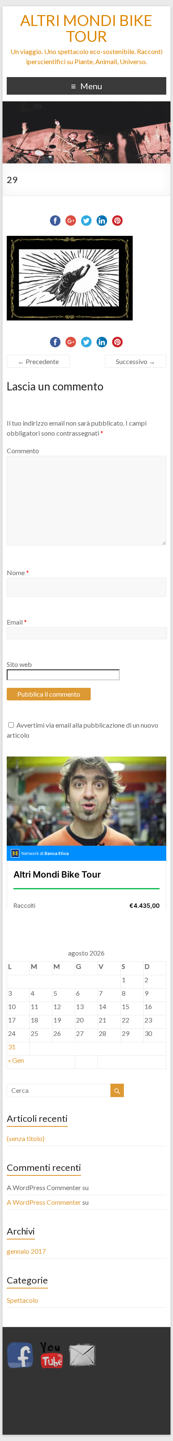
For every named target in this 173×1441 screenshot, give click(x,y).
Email (17, 622)
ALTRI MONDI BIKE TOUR (86, 28)
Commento (23, 451)
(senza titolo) (26, 1138)
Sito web (19, 664)
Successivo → (135, 361)
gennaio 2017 (26, 1251)
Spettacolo (22, 1300)
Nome (18, 572)
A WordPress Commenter (44, 1202)
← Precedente (38, 361)
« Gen (16, 1060)
